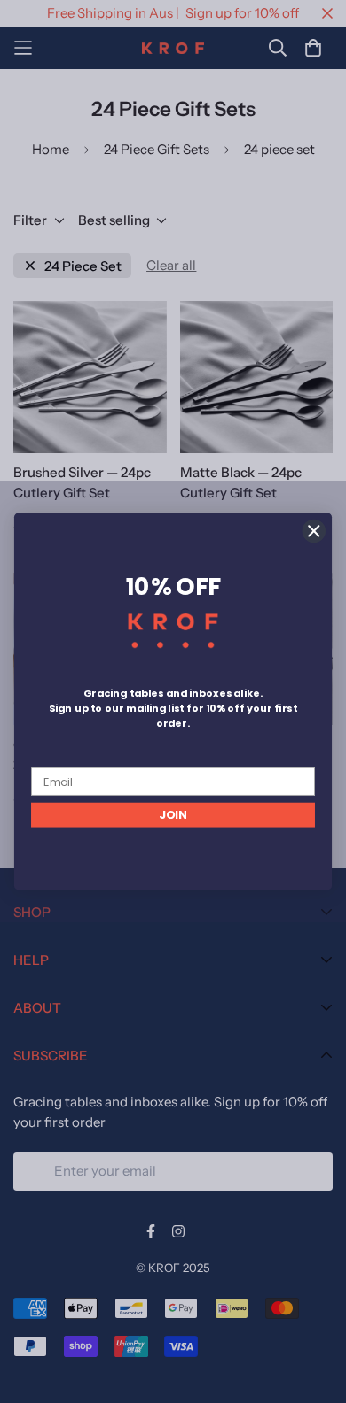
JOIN (173, 814)
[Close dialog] (314, 531)
